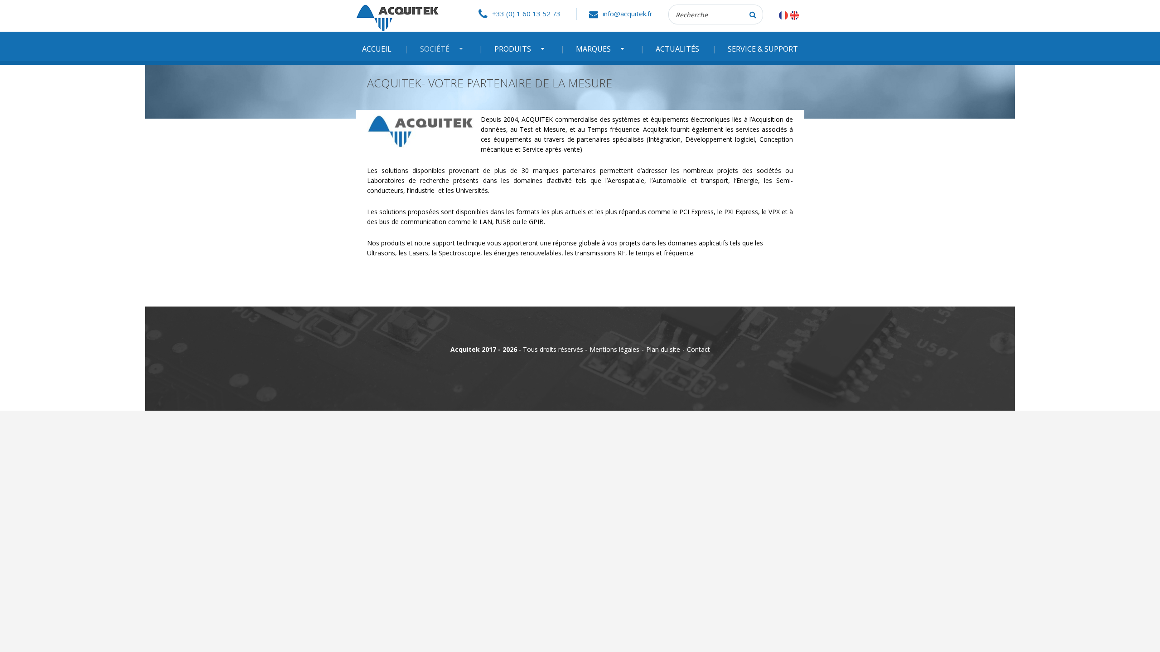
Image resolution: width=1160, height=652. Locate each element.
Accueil (377, 49)
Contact (698, 349)
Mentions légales (614, 349)
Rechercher (753, 14)
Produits (512, 49)
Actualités (677, 49)
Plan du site (663, 349)
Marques (593, 49)
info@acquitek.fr (627, 13)
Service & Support (763, 49)
